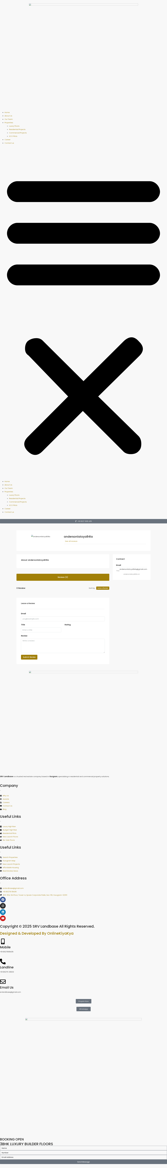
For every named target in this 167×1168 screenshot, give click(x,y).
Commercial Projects (18, 133)
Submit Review (29, 657)
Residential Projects (17, 129)
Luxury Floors (14, 126)
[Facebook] (3, 899)
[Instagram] (3, 906)
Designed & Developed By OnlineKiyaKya (37, 933)
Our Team (9, 119)
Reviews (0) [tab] (63, 577)
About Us (8, 116)
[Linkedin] (3, 912)
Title (23, 625)
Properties (9, 122)
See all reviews (71, 541)
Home (7, 112)
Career (7, 139)
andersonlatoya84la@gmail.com (133, 569)
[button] (83, 313)
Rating (68, 625)
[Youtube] (3, 918)
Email (23, 613)
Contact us (9, 143)
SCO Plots (13, 136)
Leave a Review (102, 588)
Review (24, 636)
